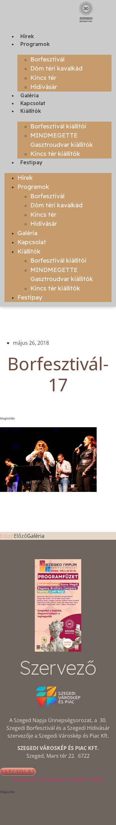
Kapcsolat (32, 103)
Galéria (29, 95)
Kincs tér (43, 77)
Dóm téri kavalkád (56, 68)
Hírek (27, 36)
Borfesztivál (47, 59)
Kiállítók (30, 111)
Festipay (31, 162)
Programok (35, 44)
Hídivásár (43, 87)
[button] (58, 418)
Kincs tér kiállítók (55, 153)
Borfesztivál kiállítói (58, 126)
